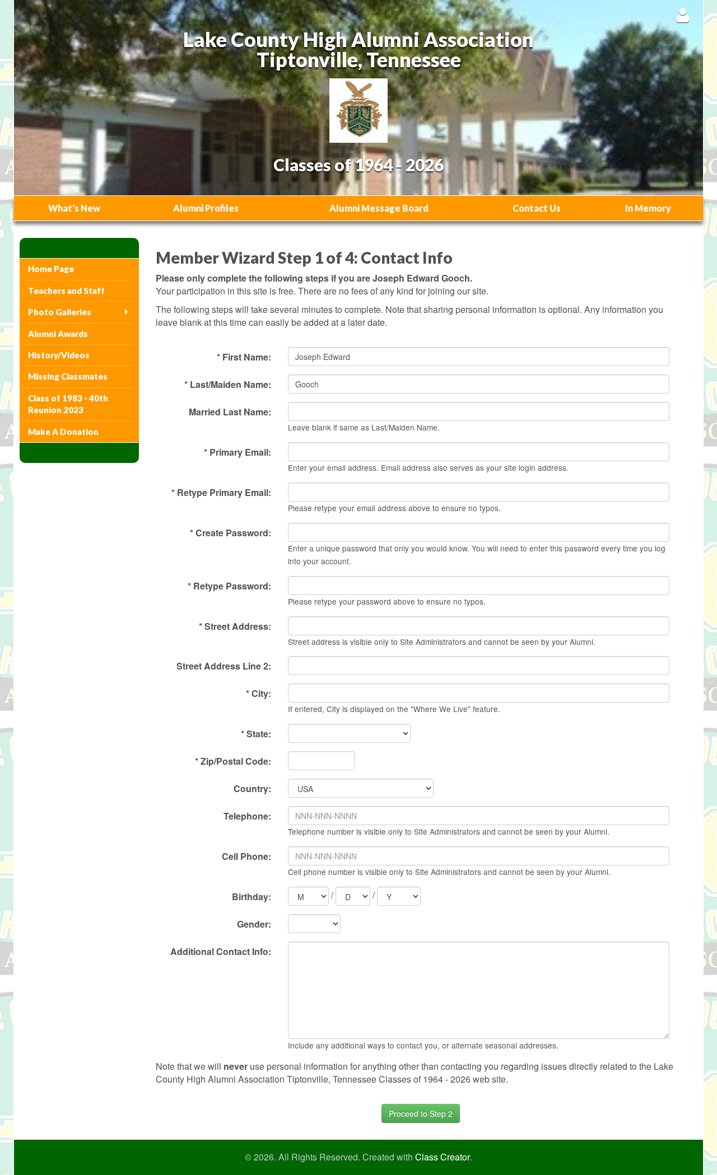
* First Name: (244, 356)
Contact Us (537, 208)
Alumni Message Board (379, 208)
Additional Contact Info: (220, 951)
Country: (252, 788)
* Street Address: (235, 626)
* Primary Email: (237, 452)
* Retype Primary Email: (221, 492)
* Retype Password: (229, 585)
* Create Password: (230, 532)
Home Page (51, 269)
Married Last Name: (230, 411)
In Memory (648, 208)
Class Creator (442, 1157)
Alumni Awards (58, 334)
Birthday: (251, 896)
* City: (258, 693)
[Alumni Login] (682, 15)
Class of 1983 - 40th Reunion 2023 (68, 404)
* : (256, 733)
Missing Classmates (68, 376)
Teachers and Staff (66, 290)
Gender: (254, 923)
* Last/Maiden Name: (227, 384)
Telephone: (247, 815)
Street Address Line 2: (223, 665)
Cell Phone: (246, 856)
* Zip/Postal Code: (233, 761)
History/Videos (59, 355)
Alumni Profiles (206, 208)
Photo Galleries (59, 312)
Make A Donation (63, 432)
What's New (74, 208)
